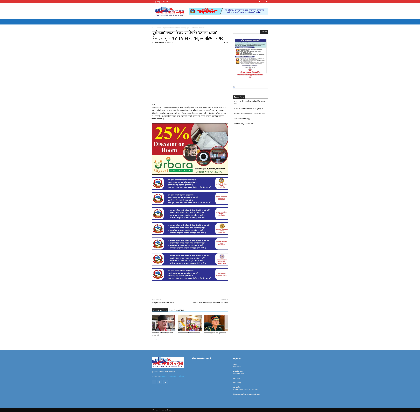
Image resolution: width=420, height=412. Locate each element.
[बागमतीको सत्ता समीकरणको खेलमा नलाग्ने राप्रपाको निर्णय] (163, 323)
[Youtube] (266, 1)
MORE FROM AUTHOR (176, 310)
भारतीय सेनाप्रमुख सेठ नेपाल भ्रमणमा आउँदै (215, 333)
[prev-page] (153, 339)
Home (153, 28)
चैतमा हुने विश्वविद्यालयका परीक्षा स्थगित (163, 303)
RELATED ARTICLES (160, 310)
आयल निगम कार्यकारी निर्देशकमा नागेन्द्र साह (189, 333)
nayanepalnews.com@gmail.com (172, 376)
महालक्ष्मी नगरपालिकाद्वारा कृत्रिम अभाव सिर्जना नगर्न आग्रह (210, 303)
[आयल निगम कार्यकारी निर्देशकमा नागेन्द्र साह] (190, 323)
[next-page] (156, 339)
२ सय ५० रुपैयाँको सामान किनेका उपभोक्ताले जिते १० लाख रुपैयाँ (249, 102)
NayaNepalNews (159, 42)
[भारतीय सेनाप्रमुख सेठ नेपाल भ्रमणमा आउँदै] (216, 323)
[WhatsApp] (182, 47)
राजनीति (159, 28)
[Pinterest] (177, 47)
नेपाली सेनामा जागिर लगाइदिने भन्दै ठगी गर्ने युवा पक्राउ (248, 108)
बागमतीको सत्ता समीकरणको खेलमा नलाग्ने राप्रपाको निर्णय (249, 113)
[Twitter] (263, 1)
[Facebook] (259, 1)
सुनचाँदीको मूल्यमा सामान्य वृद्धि (242, 119)
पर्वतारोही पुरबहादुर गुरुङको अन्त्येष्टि (244, 124)
